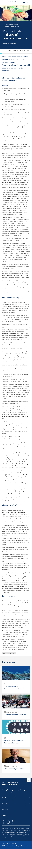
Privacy (4, 843)
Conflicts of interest (9, 653)
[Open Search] (24, 2)
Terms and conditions (11, 843)
